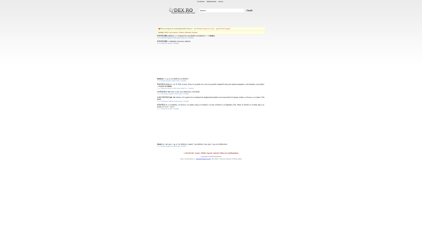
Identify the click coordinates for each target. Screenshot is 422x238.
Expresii (209, 153)
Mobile (203, 153)
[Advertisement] (211, 20)
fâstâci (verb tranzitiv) (171, 32)
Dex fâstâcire (201, 1)
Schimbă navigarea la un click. (205, 28)
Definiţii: (161, 32)
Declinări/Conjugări (224, 28)
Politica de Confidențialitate (229, 153)
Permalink (191, 38)
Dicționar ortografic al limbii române (170, 81)
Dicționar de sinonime (166, 43)
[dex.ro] (182, 10)
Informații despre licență (203, 159)
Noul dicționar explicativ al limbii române (171, 94)
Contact (197, 153)
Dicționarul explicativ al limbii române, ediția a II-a (174, 38)
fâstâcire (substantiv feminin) (188, 32)
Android (216, 153)
